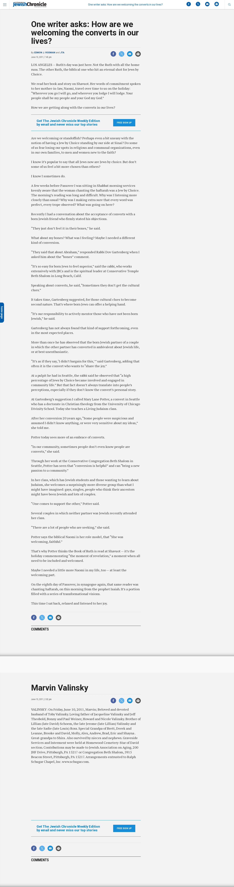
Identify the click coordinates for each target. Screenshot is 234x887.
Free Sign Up (124, 122)
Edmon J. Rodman (44, 52)
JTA (62, 52)
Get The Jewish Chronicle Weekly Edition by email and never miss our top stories (68, 122)
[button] (229, 4)
